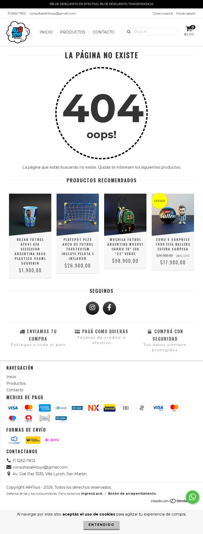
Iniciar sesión (185, 13)
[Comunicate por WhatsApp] (192, 497)
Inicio (46, 32)
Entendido (101, 525)
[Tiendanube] (173, 502)
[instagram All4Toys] (92, 308)
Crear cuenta (163, 13)
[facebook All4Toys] (109, 308)
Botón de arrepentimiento (132, 493)
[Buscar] (127, 31)
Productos (72, 32)
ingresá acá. (92, 493)
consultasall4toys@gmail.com (53, 13)
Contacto (103, 32)
